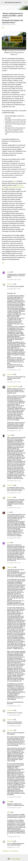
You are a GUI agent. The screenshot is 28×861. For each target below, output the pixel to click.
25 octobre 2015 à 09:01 (14, 797)
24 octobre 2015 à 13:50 (14, 492)
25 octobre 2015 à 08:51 (14, 715)
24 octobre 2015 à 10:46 (14, 382)
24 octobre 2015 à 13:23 (14, 480)
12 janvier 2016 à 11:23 (13, 836)
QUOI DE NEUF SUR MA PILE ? (12, 2)
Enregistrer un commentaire (10, 851)
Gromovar (10, 284)
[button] (3, 28)
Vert (8, 512)
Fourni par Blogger (15, 859)
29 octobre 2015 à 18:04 (14, 807)
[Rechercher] (26, 2)
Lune (8, 272)
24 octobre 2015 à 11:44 (14, 430)
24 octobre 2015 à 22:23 (14, 706)
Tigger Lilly (10, 567)
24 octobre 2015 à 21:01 (14, 562)
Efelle (8, 812)
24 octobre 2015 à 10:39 (14, 370)
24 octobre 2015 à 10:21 (14, 288)
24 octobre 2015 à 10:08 (14, 279)
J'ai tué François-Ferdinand (16, 187)
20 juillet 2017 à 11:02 (13, 847)
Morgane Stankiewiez (13, 386)
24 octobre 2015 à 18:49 (14, 538)
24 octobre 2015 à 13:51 (14, 507)
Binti (14, 181)
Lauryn (9, 435)
